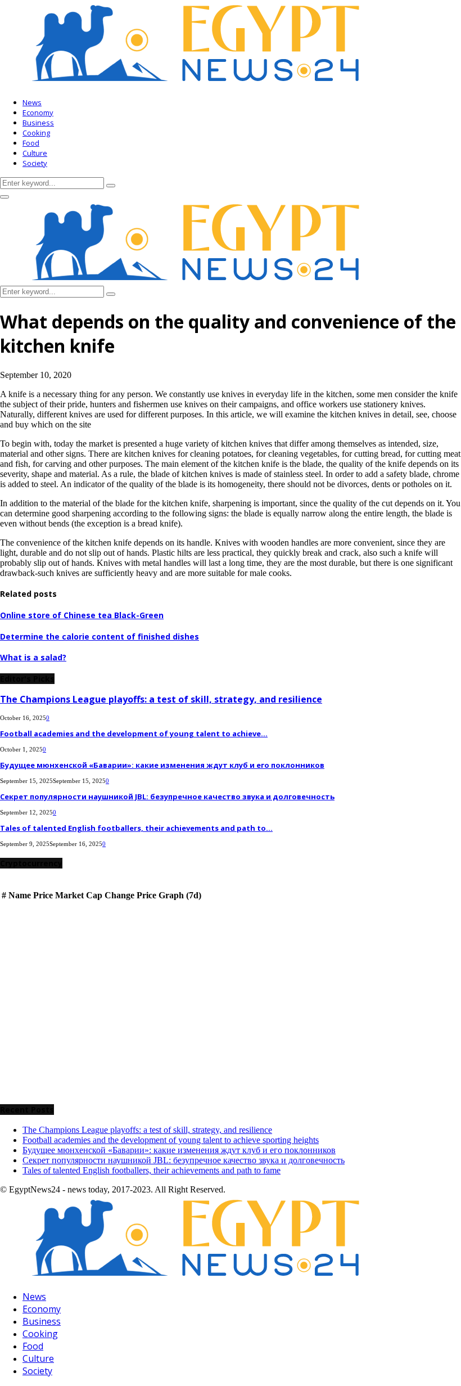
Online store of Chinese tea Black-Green (82, 615)
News (32, 102)
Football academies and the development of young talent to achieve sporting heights (170, 1140)
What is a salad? (33, 657)
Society (34, 163)
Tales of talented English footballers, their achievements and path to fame (151, 1170)
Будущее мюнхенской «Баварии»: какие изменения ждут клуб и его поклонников (162, 765)
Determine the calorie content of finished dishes (99, 636)
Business (38, 123)
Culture (34, 153)
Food (30, 143)
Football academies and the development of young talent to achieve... (134, 733)
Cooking (36, 133)
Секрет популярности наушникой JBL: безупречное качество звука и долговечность (167, 796)
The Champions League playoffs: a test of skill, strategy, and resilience (161, 699)
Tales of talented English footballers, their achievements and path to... (136, 828)
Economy (37, 112)
